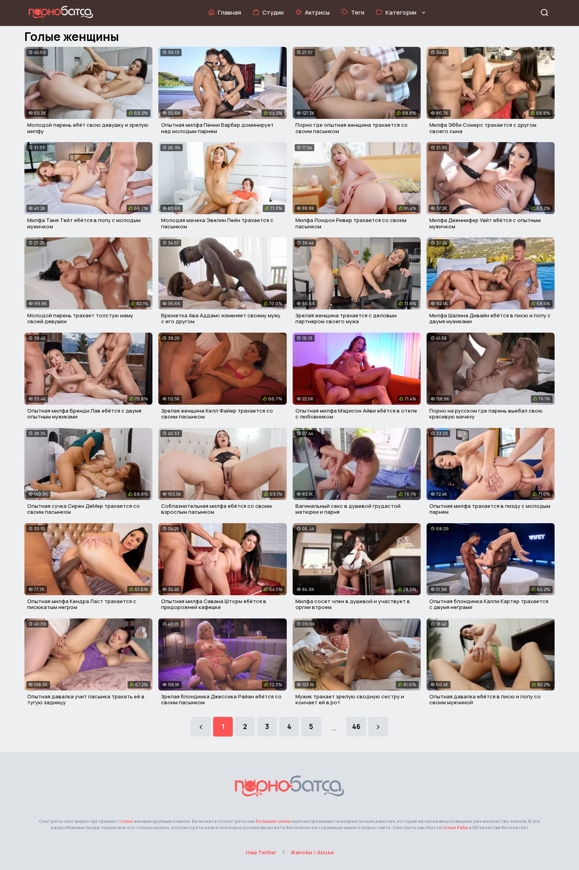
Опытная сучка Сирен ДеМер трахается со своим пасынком (83, 509)
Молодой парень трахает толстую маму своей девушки (80, 318)
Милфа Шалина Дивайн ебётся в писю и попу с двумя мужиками (490, 318)
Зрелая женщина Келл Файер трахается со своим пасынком (217, 413)
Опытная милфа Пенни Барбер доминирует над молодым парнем (217, 128)
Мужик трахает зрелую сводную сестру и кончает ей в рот (349, 699)
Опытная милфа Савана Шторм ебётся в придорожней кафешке (213, 604)
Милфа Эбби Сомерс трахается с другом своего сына (482, 128)
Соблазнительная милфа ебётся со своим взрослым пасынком (216, 509)
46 (356, 726)
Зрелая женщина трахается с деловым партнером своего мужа (346, 318)
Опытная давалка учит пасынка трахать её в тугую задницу (86, 699)
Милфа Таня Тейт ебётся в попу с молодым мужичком (84, 223)
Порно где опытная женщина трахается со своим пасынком (351, 128)
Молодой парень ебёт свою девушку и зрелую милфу (87, 128)
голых (126, 821)
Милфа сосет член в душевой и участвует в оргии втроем (352, 604)
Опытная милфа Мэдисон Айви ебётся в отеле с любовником (356, 413)
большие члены (273, 821)
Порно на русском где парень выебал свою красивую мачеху (486, 413)
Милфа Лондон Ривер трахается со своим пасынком (350, 223)
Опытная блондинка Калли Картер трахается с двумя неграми (488, 604)
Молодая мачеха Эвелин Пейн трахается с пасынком (217, 223)
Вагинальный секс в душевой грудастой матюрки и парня (348, 509)
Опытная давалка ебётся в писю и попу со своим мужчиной (485, 699)
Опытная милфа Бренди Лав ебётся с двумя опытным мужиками (84, 413)
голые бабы (455, 827)
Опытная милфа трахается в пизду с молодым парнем (489, 509)
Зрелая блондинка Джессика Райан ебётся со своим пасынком (221, 699)
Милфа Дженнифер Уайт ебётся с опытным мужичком (485, 223)
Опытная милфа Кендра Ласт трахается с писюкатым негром (81, 604)
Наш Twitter (261, 852)
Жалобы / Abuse (312, 852)
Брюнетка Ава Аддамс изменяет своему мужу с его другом (220, 318)
